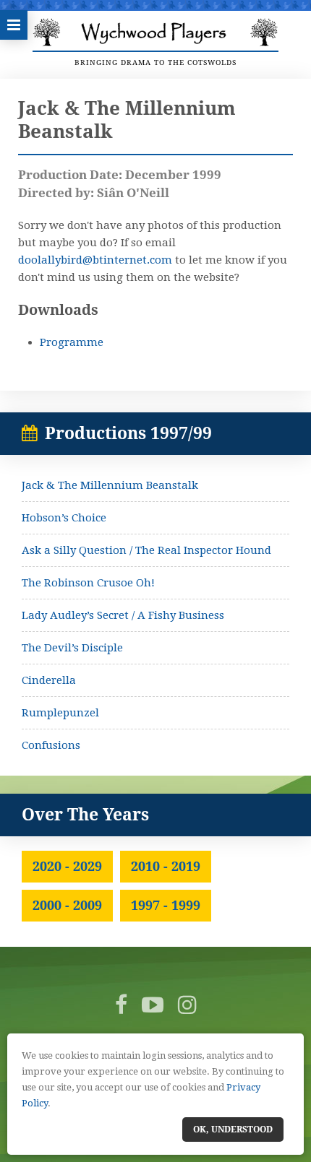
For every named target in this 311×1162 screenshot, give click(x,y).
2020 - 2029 (67, 866)
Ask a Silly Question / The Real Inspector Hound (146, 550)
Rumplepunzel (60, 712)
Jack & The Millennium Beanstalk (110, 485)
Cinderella (49, 680)
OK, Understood (233, 1129)
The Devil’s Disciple (72, 647)
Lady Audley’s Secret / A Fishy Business (123, 615)
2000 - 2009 (67, 905)
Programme (71, 342)
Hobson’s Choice (64, 517)
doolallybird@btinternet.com (95, 259)
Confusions (51, 745)
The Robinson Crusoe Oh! (88, 582)
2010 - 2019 (165, 866)
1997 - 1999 (165, 905)
